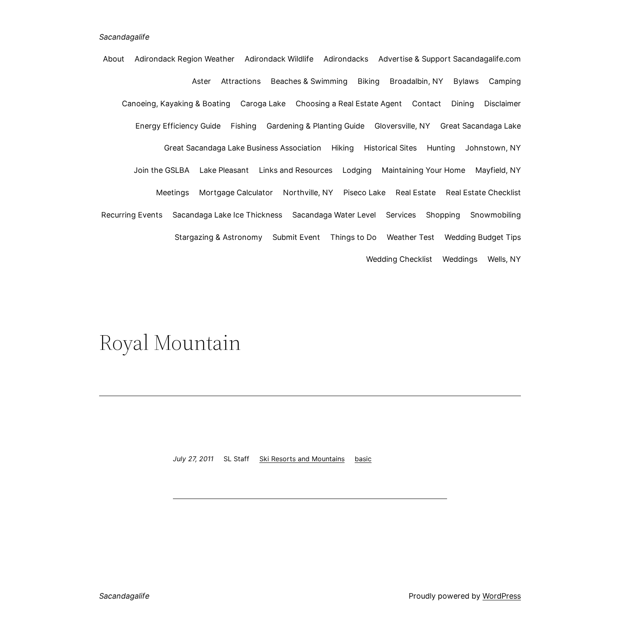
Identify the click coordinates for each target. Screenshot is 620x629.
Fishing (243, 125)
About (113, 58)
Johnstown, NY (493, 147)
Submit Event (296, 237)
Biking (369, 81)
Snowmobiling (495, 214)
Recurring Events (131, 214)
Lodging (357, 170)
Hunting (441, 147)
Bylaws (466, 81)
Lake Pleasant (224, 170)
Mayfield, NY (498, 170)
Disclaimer (502, 103)
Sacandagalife (124, 36)
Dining (462, 103)
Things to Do (353, 237)
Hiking (343, 147)
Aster (201, 81)
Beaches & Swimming (309, 81)
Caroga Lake (263, 103)
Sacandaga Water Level (334, 214)
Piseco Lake (364, 192)
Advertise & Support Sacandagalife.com (449, 58)
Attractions (241, 81)
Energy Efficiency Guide (178, 125)
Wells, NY (504, 259)
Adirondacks (345, 58)
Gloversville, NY (402, 125)
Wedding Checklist (399, 259)
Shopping (443, 214)
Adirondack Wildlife (279, 58)
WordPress (502, 595)
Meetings (172, 192)
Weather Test (410, 237)
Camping (505, 81)
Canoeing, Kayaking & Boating (176, 103)
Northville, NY (308, 192)
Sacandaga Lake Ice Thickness (227, 214)
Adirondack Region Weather (185, 58)
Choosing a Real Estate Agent (349, 103)
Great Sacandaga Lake (480, 125)
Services (401, 214)
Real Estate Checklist (483, 192)
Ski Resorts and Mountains (302, 458)
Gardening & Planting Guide (315, 125)
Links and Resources (295, 170)
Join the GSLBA (161, 170)
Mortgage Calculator (236, 192)
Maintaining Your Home (423, 170)
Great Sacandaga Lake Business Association (242, 147)
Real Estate (416, 192)
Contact (426, 103)
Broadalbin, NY (416, 81)
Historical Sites (390, 147)
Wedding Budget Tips (483, 237)
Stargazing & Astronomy (218, 237)
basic (363, 458)
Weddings (459, 259)
